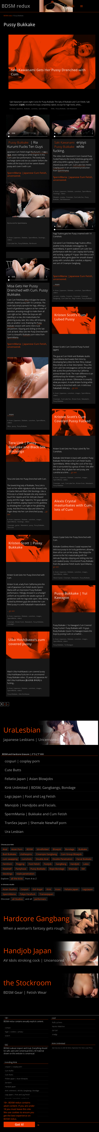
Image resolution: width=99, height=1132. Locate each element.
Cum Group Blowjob (71, 854)
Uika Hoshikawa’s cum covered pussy (26, 641)
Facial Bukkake (84, 859)
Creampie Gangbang (46, 854)
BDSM (30, 849)
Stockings (42, 238)
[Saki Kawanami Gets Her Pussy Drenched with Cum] (51, 62)
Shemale (73, 868)
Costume (69, 296)
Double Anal (42, 859)
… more (56, 284)
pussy (14, 426)
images (77, 393)
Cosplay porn (58, 167)
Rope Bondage (57, 868)
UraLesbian (22, 730)
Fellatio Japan (71, 889)
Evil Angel (37, 889)
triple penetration (25, 873)
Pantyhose (21, 868)
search (7, 1036)
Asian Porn (16, 849)
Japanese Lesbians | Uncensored (31, 739)
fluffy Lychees (57, 1022)
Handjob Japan (27, 950)
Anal (5, 849)
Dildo (52, 109)
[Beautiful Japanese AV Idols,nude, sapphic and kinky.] (49, 733)
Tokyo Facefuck (27, 894)
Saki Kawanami (72, 109)
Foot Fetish (34, 863)
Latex (86, 863)
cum (62, 483)
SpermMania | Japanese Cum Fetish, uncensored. (27, 174)
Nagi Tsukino (76, 298)
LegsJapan (87, 889)
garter (17, 525)
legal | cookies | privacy (14, 1032)
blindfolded (43, 849)
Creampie (69, 197)
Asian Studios (10, 889)
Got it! (19, 1124)
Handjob (74, 863)
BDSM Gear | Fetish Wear (25, 992)
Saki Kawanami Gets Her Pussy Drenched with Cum (48, 72)
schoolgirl (10, 624)
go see (75, 388)
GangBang (61, 863)
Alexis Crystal (57, 578)
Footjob (48, 863)
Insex (57, 889)
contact (8, 1028)
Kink (49, 889)
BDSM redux (16, 5)
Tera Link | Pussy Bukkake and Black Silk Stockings (27, 446)
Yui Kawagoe (68, 645)
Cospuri (24, 889)
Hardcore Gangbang (36, 918)
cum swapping (10, 859)
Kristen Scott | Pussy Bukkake (25, 545)
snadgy (54, 1034)
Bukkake (27, 109)
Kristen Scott (76, 399)
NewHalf (7, 868)
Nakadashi (85, 399)
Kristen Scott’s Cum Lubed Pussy (70, 317)
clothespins (26, 854)
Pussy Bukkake (61, 109)
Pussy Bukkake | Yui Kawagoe (70, 595)
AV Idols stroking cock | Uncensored (33, 960)
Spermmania (22, 223)
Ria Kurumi (11, 223)
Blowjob (56, 197)
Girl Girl (55, 1030)
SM (83, 868)
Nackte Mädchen (58, 1026)
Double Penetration (62, 859)
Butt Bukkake (9, 854)
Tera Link (10, 527)
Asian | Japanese (17, 109)
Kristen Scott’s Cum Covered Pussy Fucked (72, 418)
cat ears (56, 296)
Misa (27, 299)
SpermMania (43, 109)
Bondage (69, 849)
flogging (20, 863)
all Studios (17, 898)
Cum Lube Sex (12, 243)
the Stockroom (27, 982)
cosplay (62, 197)
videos (9, 240)
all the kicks (17, 878)
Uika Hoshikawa (24, 694)
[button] (73, 6)
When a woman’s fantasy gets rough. (34, 928)
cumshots (34, 109)
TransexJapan (46, 894)
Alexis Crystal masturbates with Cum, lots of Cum (73, 505)
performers (40, 898)
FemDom (7, 863)
